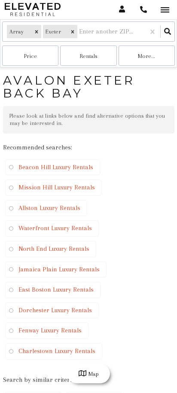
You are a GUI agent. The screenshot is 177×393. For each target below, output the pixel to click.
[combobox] (80, 31)
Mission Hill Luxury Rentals (56, 187)
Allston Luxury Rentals (49, 208)
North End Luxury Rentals (53, 249)
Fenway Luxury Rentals (50, 330)
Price (30, 56)
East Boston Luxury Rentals (56, 289)
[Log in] (121, 9)
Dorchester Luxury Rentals (55, 310)
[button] (36, 31)
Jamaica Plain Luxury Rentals (59, 269)
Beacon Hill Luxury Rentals (55, 167)
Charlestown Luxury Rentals (56, 351)
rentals (89, 56)
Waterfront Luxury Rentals (55, 228)
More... (146, 56)
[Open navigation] (164, 10)
